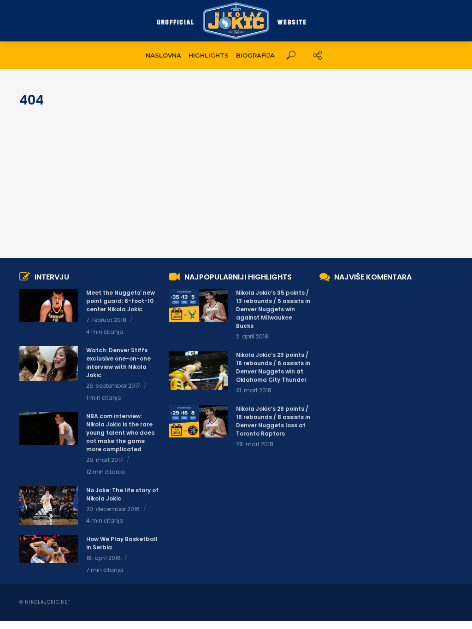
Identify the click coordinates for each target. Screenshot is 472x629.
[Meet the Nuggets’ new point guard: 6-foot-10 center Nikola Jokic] (48, 305)
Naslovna (163, 55)
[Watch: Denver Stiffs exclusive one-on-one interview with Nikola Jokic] (48, 363)
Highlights (209, 55)
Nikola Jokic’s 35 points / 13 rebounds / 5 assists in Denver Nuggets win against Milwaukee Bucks (273, 309)
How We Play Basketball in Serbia (122, 543)
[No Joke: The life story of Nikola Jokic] (48, 505)
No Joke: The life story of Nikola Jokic (122, 494)
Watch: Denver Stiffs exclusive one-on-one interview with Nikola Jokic (118, 362)
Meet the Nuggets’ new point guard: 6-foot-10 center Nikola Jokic (120, 301)
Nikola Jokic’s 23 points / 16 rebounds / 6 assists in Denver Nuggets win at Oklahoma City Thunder (273, 367)
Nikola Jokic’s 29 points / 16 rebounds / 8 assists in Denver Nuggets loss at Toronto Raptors (273, 421)
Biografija (255, 55)
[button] (290, 55)
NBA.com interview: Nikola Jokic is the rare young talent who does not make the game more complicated (120, 432)
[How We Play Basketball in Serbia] (48, 549)
